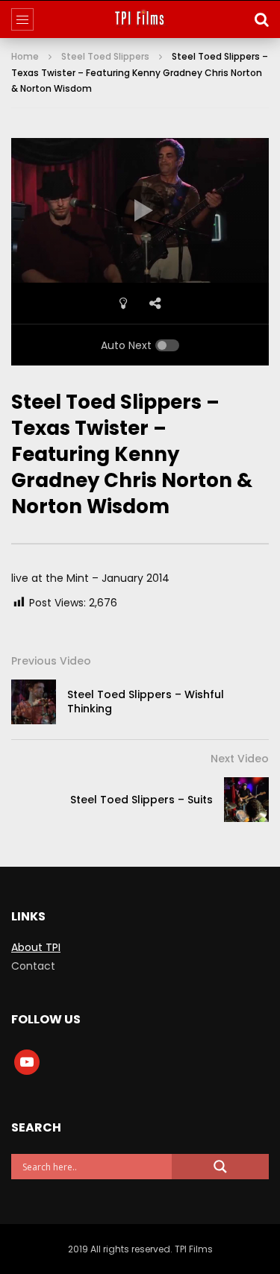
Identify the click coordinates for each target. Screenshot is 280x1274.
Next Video (240, 758)
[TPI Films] (140, 19)
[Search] (261, 19)
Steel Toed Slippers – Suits (141, 799)
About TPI (35, 947)
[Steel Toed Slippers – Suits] (246, 799)
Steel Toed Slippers (105, 56)
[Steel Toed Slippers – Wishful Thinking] (33, 702)
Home (25, 56)
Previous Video (51, 660)
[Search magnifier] (220, 1166)
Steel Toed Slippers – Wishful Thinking (145, 701)
